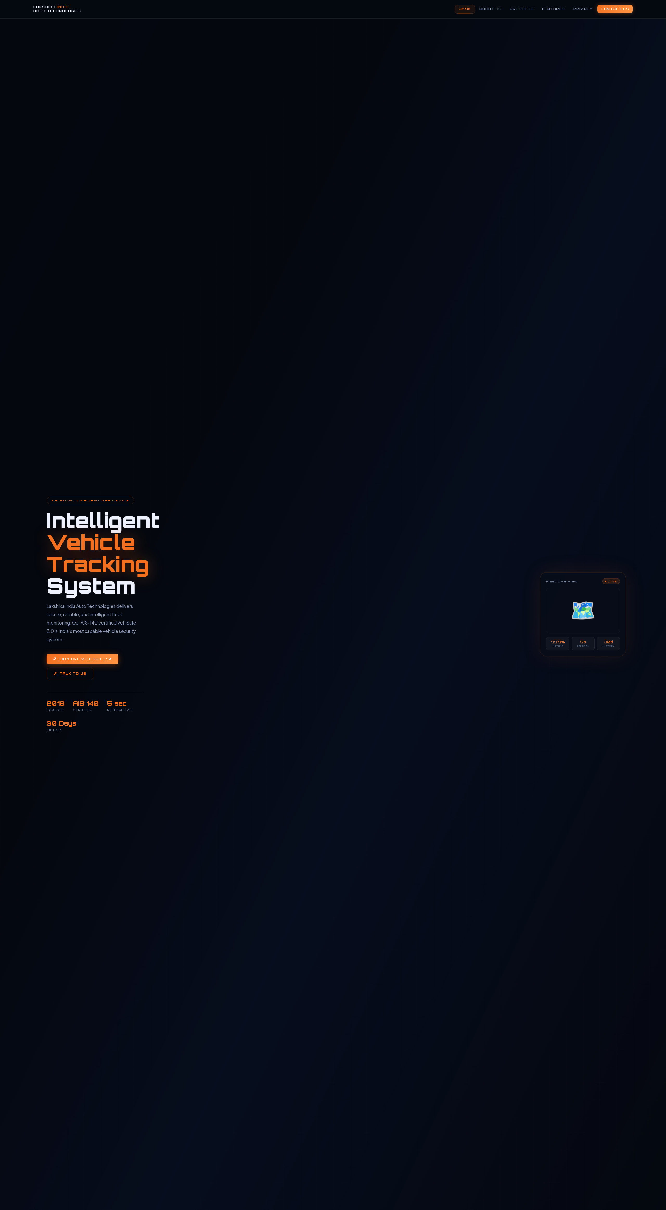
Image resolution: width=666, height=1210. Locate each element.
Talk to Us (73, 674)
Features (553, 9)
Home (465, 9)
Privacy (583, 9)
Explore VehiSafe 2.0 (85, 659)
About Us (490, 9)
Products (522, 9)
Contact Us (615, 9)
